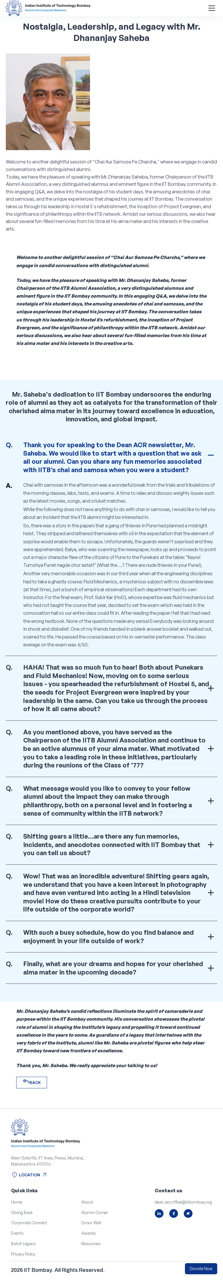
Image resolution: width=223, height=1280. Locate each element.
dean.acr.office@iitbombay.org (183, 1202)
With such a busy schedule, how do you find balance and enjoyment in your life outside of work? (108, 936)
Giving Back (22, 1212)
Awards (88, 1233)
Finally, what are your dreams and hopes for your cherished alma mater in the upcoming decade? (113, 968)
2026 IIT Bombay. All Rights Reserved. (58, 1270)
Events (17, 1233)
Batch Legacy (23, 1243)
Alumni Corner (94, 1212)
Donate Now (201, 1268)
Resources (91, 1243)
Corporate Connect (29, 1222)
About (87, 1202)
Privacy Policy (23, 1254)
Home (16, 1202)
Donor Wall (91, 1222)
